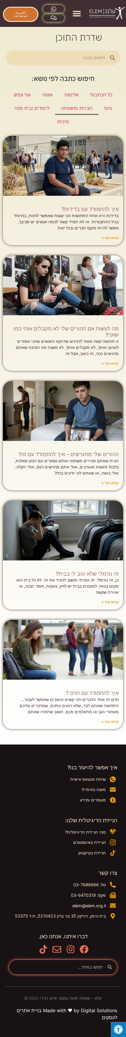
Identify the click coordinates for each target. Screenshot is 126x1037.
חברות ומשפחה (77, 108)
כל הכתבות (101, 95)
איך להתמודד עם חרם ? (92, 693)
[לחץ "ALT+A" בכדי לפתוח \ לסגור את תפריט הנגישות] (118, 1029)
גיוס (108, 108)
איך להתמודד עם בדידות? (90, 209)
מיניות (63, 121)
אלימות (71, 95)
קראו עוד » (110, 238)
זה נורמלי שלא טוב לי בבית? (87, 574)
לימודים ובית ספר (31, 108)
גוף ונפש (22, 95)
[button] (76, 13)
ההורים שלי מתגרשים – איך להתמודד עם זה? (68, 454)
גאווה (47, 95)
